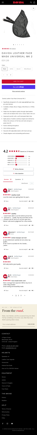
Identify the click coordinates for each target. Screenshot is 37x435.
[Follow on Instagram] (7, 423)
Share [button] (6, 201)
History (4, 397)
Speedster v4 (5, 356)
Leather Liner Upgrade (8, 359)
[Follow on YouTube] (12, 423)
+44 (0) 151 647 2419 (12, 346)
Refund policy (5, 412)
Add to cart (18, 81)
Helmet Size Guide (7, 365)
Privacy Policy (5, 415)
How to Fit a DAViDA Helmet (10, 368)
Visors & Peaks (6, 386)
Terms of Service (6, 409)
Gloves (4, 377)
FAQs (3, 418)
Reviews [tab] (6, 179)
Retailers (4, 400)
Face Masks (5, 389)
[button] (30, 201)
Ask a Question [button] (19, 173)
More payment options (18, 91)
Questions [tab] (18, 179)
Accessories (5, 362)
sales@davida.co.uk (10, 348)
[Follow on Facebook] (3, 423)
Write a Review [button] (19, 169)
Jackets (4, 380)
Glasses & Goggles (7, 383)
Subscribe (31, 324)
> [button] (24, 295)
